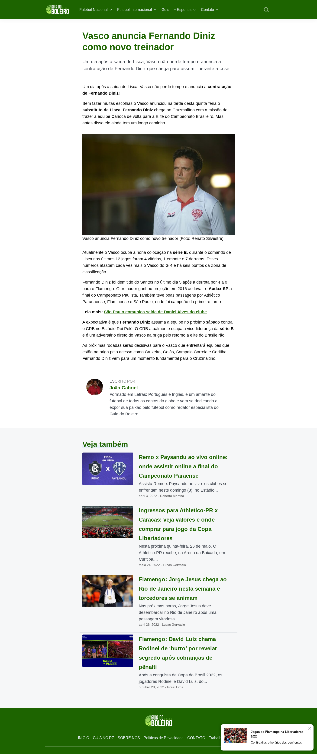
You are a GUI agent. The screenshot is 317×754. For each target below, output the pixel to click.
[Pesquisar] (266, 9)
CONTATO (196, 738)
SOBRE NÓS (129, 738)
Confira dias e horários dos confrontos (276, 742)
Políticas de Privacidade (164, 738)
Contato (207, 10)
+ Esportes (182, 10)
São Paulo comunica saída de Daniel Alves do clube (155, 312)
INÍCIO (83, 738)
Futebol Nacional (93, 10)
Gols (165, 10)
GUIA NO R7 (103, 738)
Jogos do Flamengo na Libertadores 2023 (277, 734)
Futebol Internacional (134, 10)
